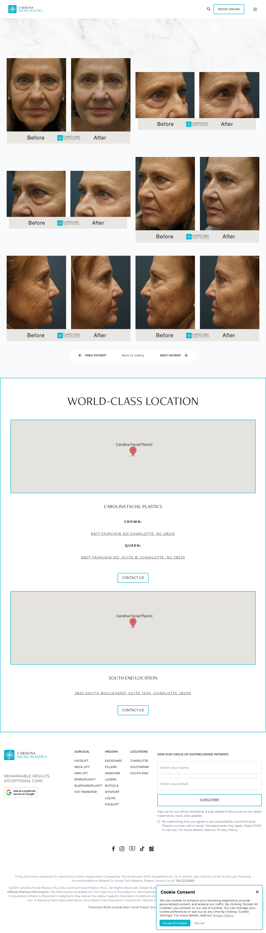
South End (139, 773)
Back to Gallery (133, 355)
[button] (133, 451)
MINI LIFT (81, 773)
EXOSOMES (113, 761)
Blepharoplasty (88, 785)
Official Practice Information (28, 892)
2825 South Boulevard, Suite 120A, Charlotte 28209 (133, 693)
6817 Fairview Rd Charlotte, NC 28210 (133, 534)
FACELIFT (81, 761)
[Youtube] (132, 848)
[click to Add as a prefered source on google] (35, 792)
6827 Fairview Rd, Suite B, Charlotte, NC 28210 (133, 557)
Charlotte (139, 761)
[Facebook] (113, 848)
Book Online (229, 9)
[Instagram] (121, 848)
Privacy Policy (227, 830)
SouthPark (139, 767)
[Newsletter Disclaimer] (158, 823)
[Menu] (255, 9)
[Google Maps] (151, 848)
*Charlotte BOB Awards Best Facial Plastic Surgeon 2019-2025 (133, 907)
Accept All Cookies (175, 923)
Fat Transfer (85, 792)
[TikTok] (142, 848)
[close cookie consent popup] (257, 892)
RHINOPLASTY (85, 779)
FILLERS (111, 767)
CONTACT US (133, 578)
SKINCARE (112, 773)
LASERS (110, 779)
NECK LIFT (82, 767)
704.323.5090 (184, 881)
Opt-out (199, 923)
